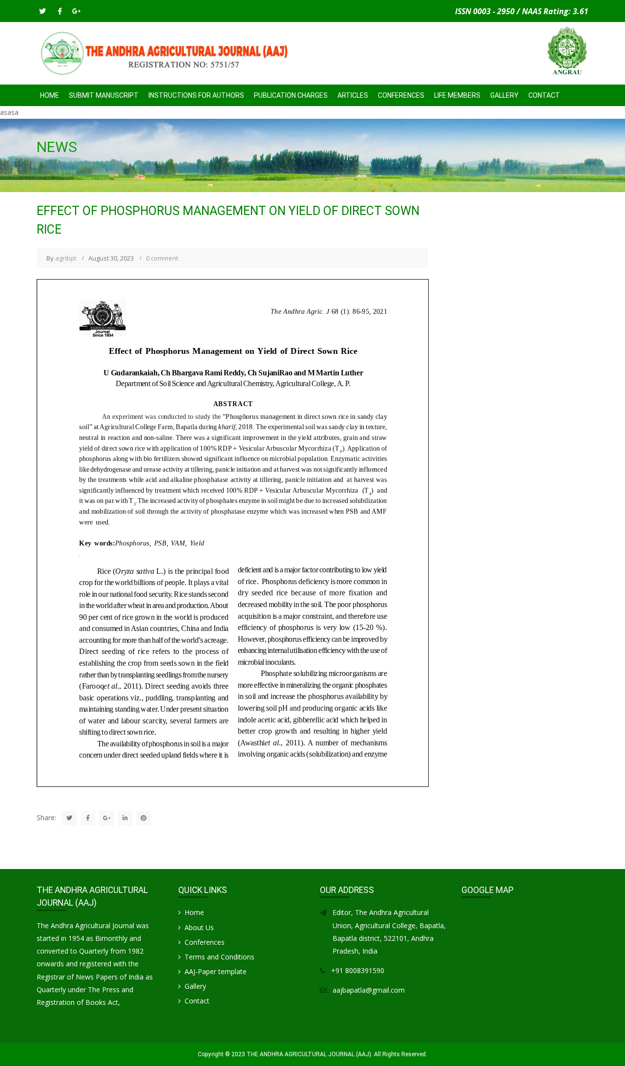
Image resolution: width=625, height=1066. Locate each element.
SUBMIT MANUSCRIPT (104, 95)
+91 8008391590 (357, 970)
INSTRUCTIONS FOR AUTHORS (196, 95)
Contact (544, 95)
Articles (352, 95)
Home (49, 95)
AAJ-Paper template (216, 971)
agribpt (65, 258)
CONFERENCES (401, 95)
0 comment (162, 258)
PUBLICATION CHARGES (291, 95)
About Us (199, 927)
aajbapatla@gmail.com (369, 990)
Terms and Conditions (219, 956)
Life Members (457, 95)
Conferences (205, 942)
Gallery (504, 95)
